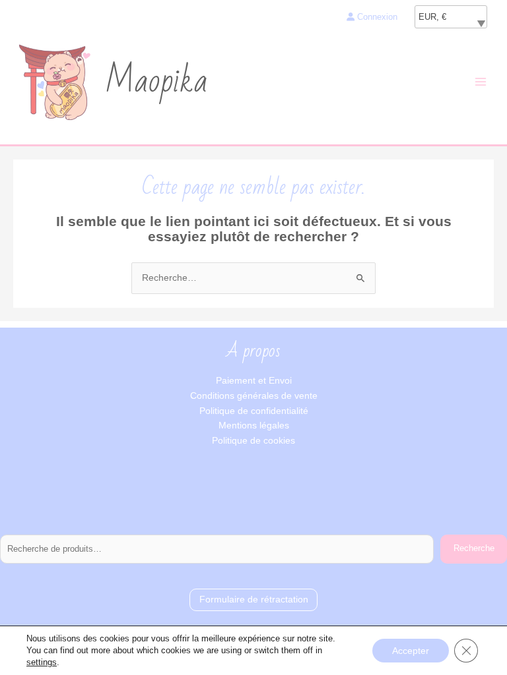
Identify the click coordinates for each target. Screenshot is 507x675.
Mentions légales (254, 425)
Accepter (410, 650)
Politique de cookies (253, 441)
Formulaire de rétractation (253, 599)
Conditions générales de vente (254, 396)
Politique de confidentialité (253, 411)
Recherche (474, 548)
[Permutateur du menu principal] (481, 82)
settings (41, 662)
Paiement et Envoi (254, 381)
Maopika (156, 81)
